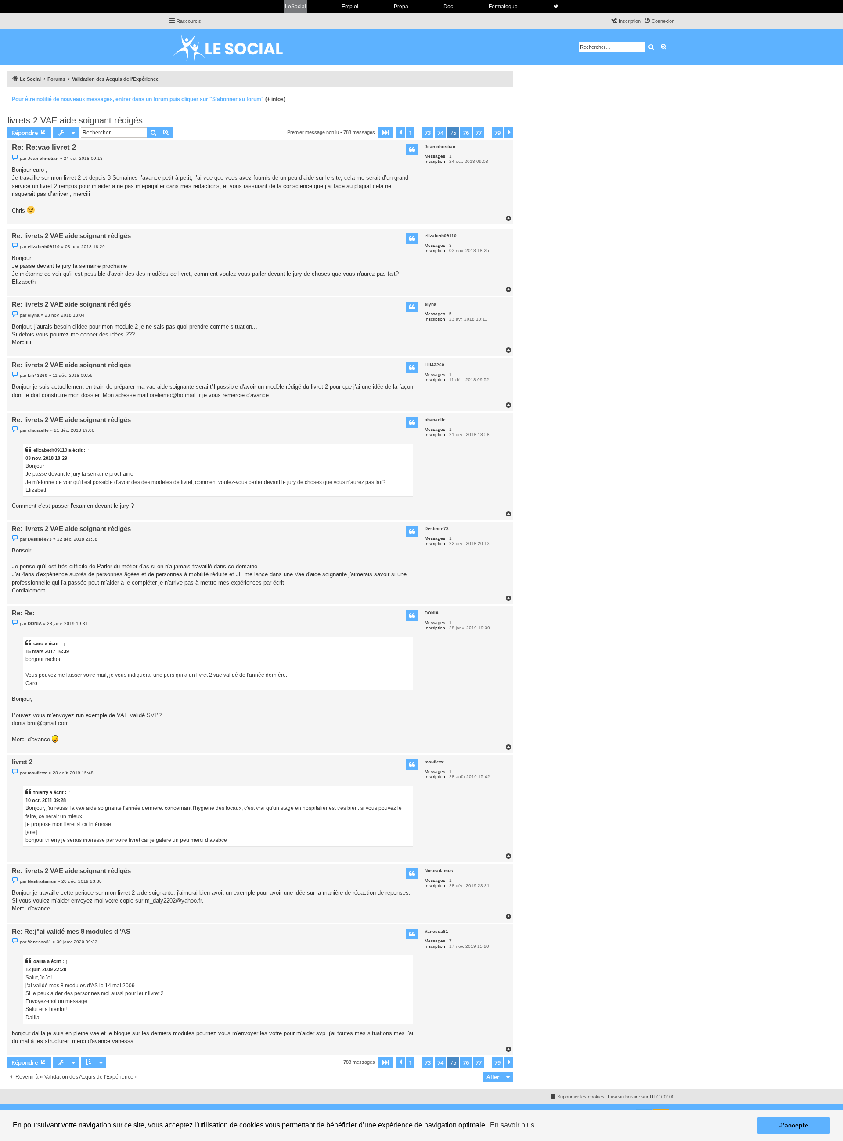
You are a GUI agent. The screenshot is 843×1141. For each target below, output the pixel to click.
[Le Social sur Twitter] (555, 6)
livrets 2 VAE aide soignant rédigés (75, 120)
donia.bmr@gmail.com (40, 723)
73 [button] (428, 133)
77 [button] (479, 133)
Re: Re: (23, 613)
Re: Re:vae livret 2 (44, 147)
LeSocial (295, 7)
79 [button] (497, 133)
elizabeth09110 (441, 235)
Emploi (350, 7)
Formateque (503, 7)
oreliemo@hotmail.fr (175, 395)
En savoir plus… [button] (515, 1125)
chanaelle (435, 419)
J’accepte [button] (793, 1125)
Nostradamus (439, 870)
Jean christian (440, 146)
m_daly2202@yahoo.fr (173, 900)
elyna (430, 304)
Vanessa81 (436, 931)
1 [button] (410, 133)
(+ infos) (275, 99)
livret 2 (22, 761)
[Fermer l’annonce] (506, 98)
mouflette (434, 761)
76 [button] (466, 133)
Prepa (401, 7)
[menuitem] (659, 21)
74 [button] (440, 133)
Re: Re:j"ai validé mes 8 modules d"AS (71, 931)
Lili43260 (434, 364)
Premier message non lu (313, 132)
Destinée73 (437, 528)
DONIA (432, 612)
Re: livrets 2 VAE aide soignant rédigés (71, 235)
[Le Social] (235, 46)
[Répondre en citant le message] (412, 149)
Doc (448, 7)
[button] (385, 132)
